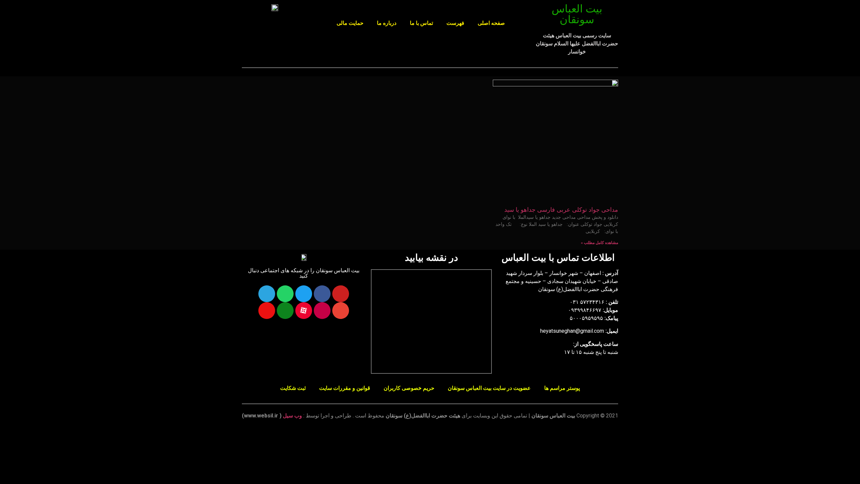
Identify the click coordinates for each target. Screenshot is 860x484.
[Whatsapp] (285, 293)
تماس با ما (421, 23)
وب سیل (292, 415)
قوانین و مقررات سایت (344, 388)
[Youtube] (340, 293)
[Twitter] (303, 293)
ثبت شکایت (293, 388)
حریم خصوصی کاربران (409, 388)
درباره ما (386, 23)
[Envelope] (340, 310)
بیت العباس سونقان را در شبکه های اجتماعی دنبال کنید (303, 273)
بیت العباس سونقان (577, 14)
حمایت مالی (350, 23)
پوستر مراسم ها (562, 388)
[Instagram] (322, 310)
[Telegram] (266, 293)
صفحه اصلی (491, 23)
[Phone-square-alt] (285, 310)
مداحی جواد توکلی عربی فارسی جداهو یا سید (561, 209)
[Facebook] (322, 293)
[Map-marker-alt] (266, 310)
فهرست (455, 23)
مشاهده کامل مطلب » (599, 242)
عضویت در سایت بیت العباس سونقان (489, 388)
